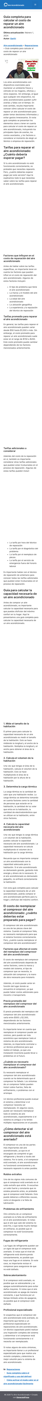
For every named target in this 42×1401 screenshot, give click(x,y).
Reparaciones (31, 45)
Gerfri (13, 38)
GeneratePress (22, 1397)
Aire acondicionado (13, 45)
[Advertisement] (21, 209)
